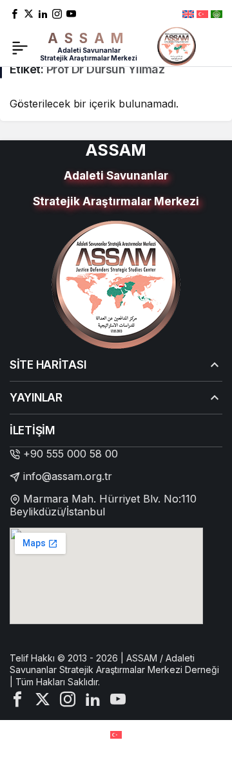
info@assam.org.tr (67, 476)
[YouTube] (71, 13)
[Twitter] (29, 13)
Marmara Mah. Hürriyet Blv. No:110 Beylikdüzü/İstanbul (103, 505)
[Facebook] (14, 13)
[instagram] (57, 13)
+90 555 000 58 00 (70, 453)
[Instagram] (67, 697)
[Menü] (20, 46)
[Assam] (176, 45)
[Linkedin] (43, 13)
